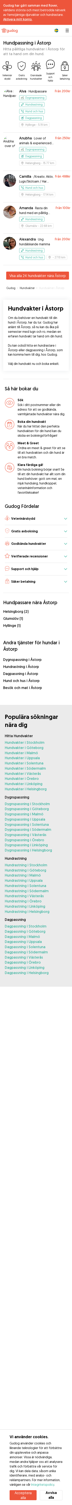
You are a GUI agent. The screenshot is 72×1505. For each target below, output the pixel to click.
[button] (36, 518)
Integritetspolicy (42, 1485)
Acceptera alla (23, 1495)
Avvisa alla (51, 1495)
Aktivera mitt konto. (17, 19)
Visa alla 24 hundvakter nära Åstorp (37, 275)
